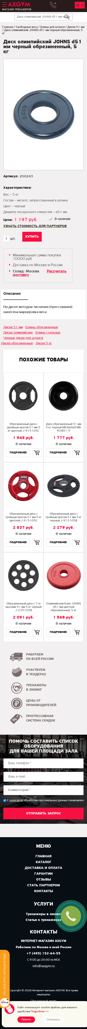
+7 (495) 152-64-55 (43, 953)
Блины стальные (47, 333)
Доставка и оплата (43, 868)
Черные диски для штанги (23, 338)
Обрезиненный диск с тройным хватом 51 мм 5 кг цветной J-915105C (23, 517)
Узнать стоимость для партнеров (35, 226)
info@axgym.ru (44, 966)
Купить (36, 538)
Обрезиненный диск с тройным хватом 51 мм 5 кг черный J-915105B (64, 517)
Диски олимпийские (18, 333)
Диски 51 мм (75, 27)
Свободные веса (27, 27)
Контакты (43, 891)
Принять (26, 1019)
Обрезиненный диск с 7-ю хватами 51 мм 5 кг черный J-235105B (23, 607)
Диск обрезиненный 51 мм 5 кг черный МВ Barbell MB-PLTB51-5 (64, 427)
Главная (7, 27)
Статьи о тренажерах (43, 920)
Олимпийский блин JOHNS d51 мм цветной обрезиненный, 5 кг (63, 607)
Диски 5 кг (44, 343)
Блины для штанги (52, 27)
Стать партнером (43, 885)
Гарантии (43, 874)
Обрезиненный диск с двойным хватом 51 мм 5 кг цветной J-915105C (23, 427)
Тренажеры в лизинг (43, 914)
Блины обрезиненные (41, 327)
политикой (16, 800)
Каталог (44, 862)
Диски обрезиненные (17, 343)
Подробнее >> (40, 1011)
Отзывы (43, 879)
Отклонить (53, 1019)
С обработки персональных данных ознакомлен (45, 800)
